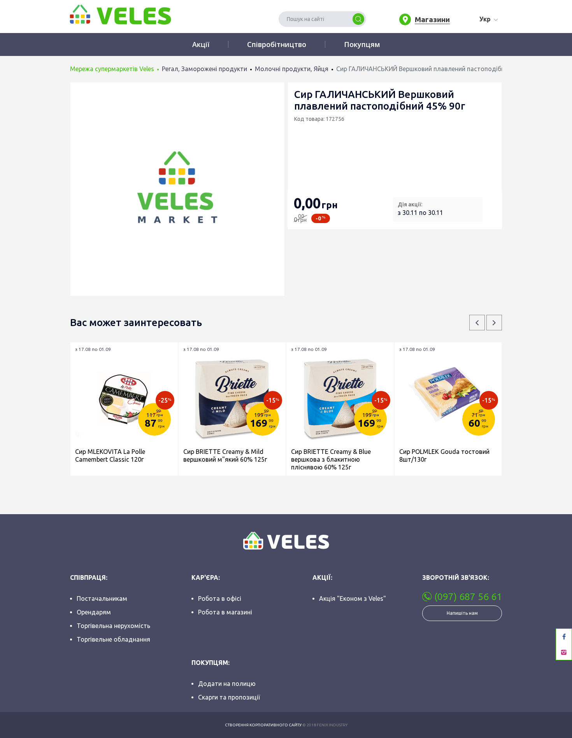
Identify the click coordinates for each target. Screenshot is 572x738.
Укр (485, 19)
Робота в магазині (225, 612)
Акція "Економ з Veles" (352, 598)
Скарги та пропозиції (229, 697)
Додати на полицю (227, 683)
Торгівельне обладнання (113, 639)
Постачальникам (102, 598)
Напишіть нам (462, 613)
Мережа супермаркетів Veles (112, 68)
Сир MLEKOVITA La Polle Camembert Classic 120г (110, 455)
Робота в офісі (219, 598)
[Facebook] (564, 636)
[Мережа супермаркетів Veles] (119, 13)
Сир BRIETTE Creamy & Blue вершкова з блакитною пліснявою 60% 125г (331, 459)
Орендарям (94, 612)
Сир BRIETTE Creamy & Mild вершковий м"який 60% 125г (225, 455)
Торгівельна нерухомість (113, 625)
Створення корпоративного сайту (263, 725)
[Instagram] (564, 652)
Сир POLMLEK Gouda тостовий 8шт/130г (444, 455)
